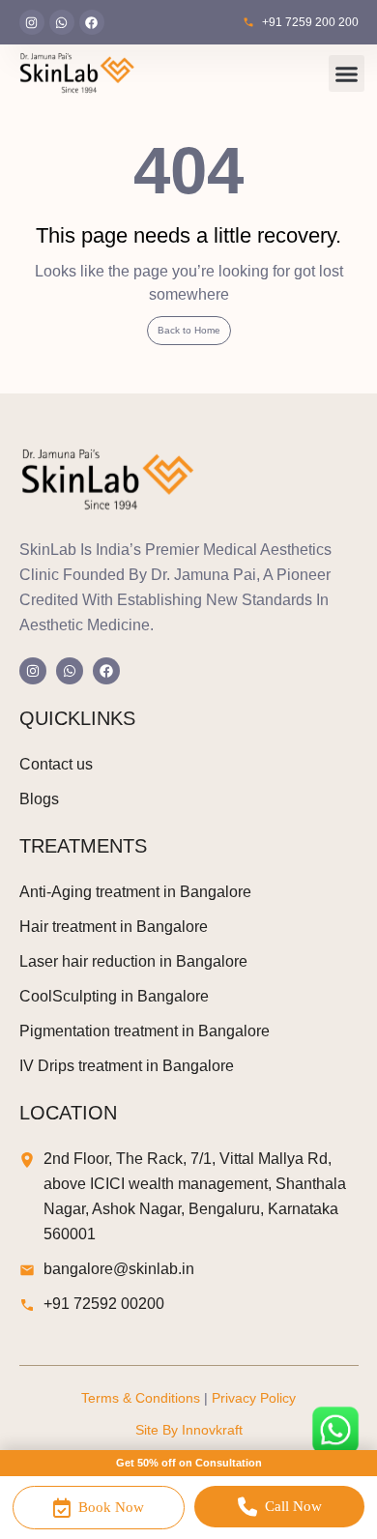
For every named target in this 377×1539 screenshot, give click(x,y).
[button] (347, 73)
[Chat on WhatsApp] (335, 1430)
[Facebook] (91, 22)
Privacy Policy (254, 1398)
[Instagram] (31, 22)
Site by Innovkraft (189, 1429)
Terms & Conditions (140, 1398)
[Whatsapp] (61, 22)
